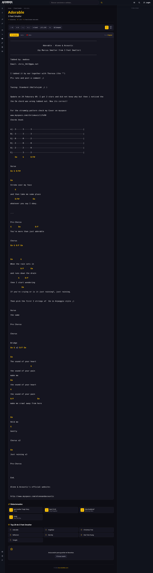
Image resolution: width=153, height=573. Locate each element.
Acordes (15, 35)
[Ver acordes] (2, 47)
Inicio (9, 8)
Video (29, 35)
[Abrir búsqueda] (139, 2)
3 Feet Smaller (18, 8)
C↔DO (44, 27)
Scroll (35, 27)
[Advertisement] (135, 43)
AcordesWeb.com (63, 568)
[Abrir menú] (134, 2)
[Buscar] (101, 3)
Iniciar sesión (62, 556)
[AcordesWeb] (10, 2)
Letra (22, 35)
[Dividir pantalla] (2, 51)
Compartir (58, 27)
